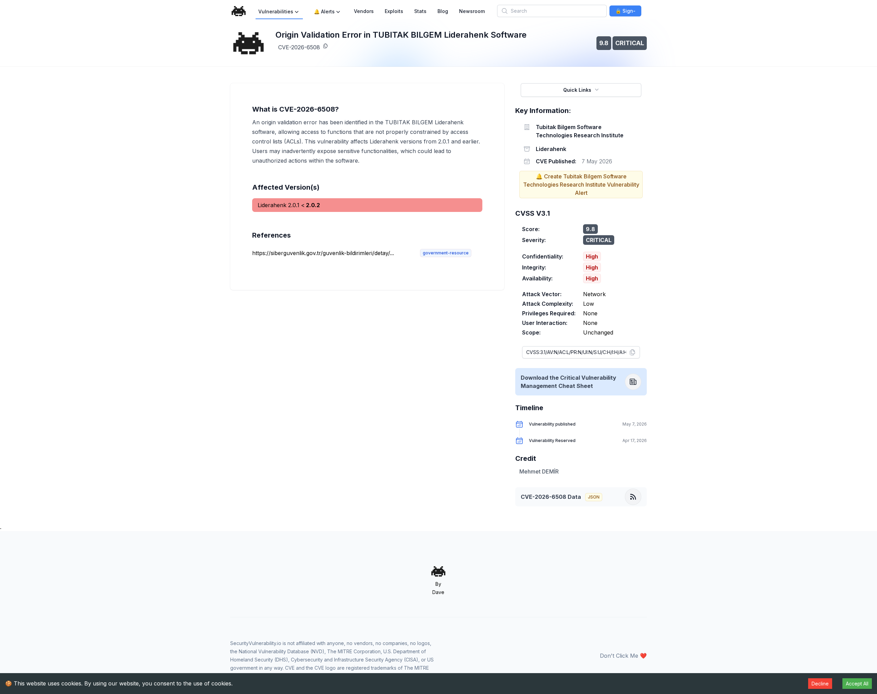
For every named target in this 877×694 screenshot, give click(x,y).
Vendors (364, 11)
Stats (420, 11)
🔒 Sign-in (625, 12)
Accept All (857, 683)
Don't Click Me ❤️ (623, 655)
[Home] (238, 11)
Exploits (394, 11)
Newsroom (472, 11)
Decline (820, 683)
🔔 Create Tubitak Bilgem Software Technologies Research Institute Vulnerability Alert (581, 184)
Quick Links (577, 90)
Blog (442, 11)
